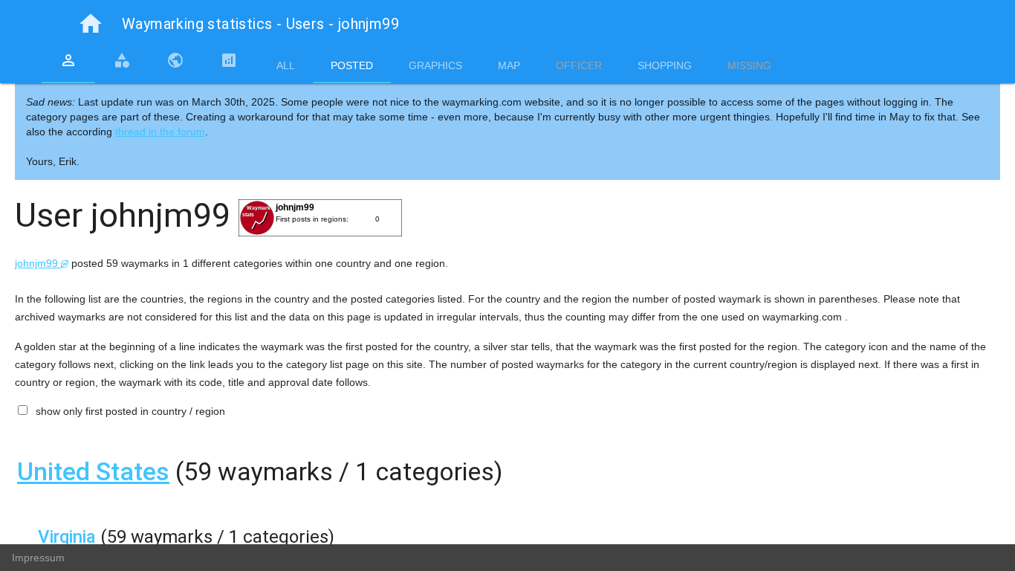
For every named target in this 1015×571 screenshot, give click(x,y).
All (285, 65)
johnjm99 (38, 263)
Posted (352, 65)
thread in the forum (160, 132)
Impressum (38, 558)
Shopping (665, 65)
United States (93, 471)
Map (509, 65)
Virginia (67, 536)
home (90, 23)
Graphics (435, 65)
